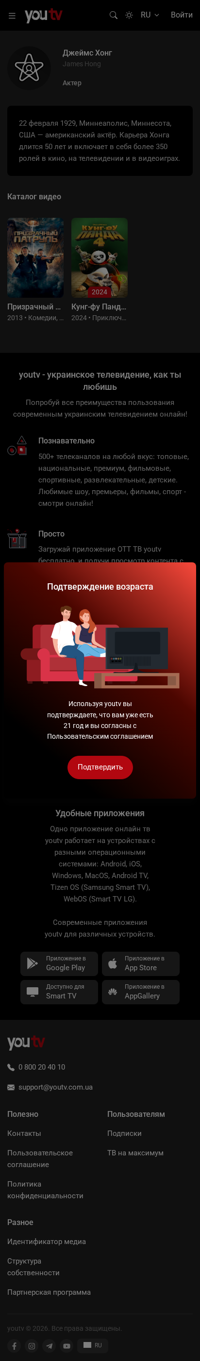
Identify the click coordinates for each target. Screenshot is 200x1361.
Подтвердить (100, 767)
